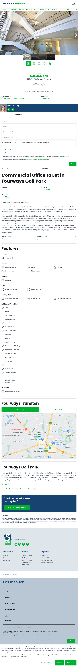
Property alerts (10, 153)
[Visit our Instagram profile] (23, 544)
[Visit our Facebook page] (16, 544)
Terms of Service (42, 159)
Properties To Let (27, 489)
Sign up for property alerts (17, 507)
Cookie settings (46, 663)
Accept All (70, 663)
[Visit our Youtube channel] (27, 544)
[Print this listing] (44, 63)
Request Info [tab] (20, 114)
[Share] (76, 9)
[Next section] (7, 169)
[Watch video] (33, 63)
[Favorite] (72, 9)
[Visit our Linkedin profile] (19, 544)
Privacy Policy (65, 156)
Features (44, 169)
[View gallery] (28, 63)
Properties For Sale (9, 489)
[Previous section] (2, 169)
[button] (2, 35)
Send (72, 164)
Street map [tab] (20, 410)
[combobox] (38, 616)
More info (5, 484)
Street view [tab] (58, 410)
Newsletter (9, 150)
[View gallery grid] (39, 63)
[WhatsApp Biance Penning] (12, 109)
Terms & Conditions (27, 627)
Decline (59, 663)
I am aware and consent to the (19, 627)
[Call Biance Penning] (8, 109)
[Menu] (73, 3)
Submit (71, 641)
